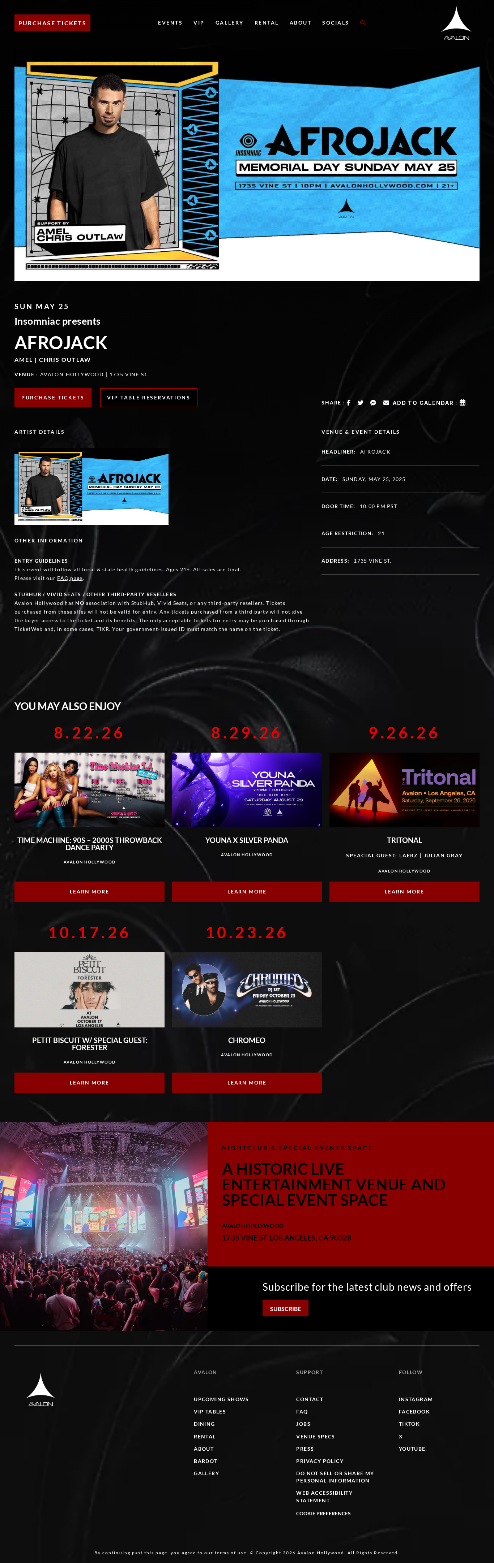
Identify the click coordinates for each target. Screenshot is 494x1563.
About (301, 23)
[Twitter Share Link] (361, 403)
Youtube (412, 1449)
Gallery (230, 23)
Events (170, 23)
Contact (309, 1399)
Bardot (205, 1461)
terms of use (230, 1552)
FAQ (302, 1411)
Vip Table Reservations (149, 397)
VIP (199, 23)
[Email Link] (386, 403)
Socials (335, 23)
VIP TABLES (210, 1411)
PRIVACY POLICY (320, 1461)
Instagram (416, 1399)
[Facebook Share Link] (349, 403)
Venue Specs (315, 1436)
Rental (267, 23)
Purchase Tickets (52, 23)
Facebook (414, 1411)
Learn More (89, 891)
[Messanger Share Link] (373, 403)
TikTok (409, 1424)
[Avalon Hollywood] (40, 1389)
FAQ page (69, 578)
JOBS (303, 1424)
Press (305, 1449)
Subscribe (285, 1308)
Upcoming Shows (221, 1399)
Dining (204, 1424)
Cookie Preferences (323, 1513)
